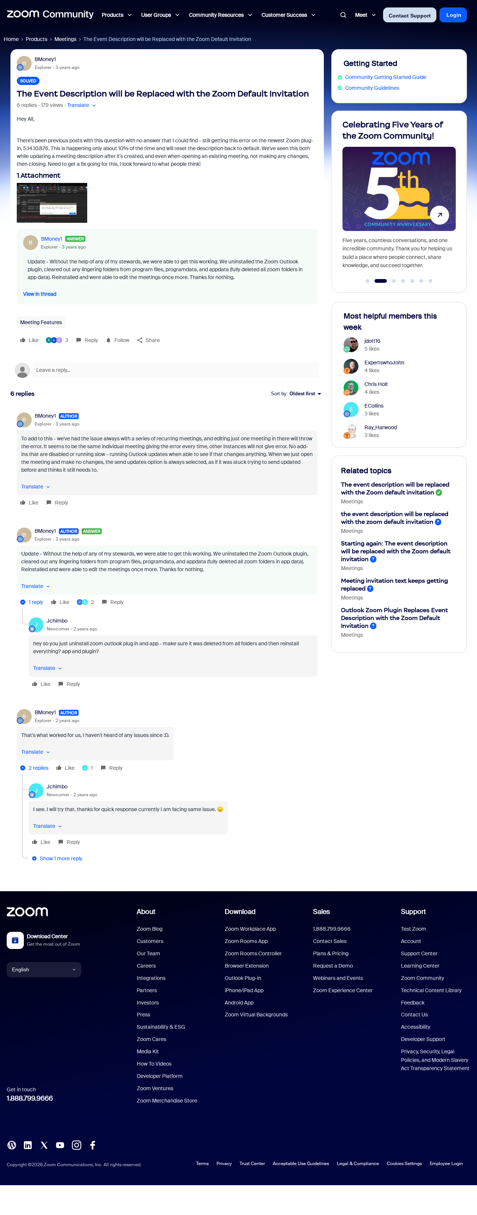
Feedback (412, 1002)
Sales (321, 911)
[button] (82, 105)
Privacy (224, 1164)
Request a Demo (333, 965)
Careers (146, 965)
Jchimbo (57, 620)
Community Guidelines (372, 88)
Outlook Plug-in (243, 978)
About (146, 911)
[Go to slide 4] (403, 281)
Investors (148, 1002)
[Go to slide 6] (421, 281)
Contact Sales (330, 941)
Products (36, 39)
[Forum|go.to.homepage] (50, 14)
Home (11, 39)
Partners (147, 990)
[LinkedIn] (27, 1144)
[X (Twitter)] (44, 1144)
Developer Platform (160, 1076)
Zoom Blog (149, 929)
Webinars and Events (338, 978)
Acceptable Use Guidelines (301, 1164)
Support (413, 911)
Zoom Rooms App (246, 941)
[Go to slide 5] (412, 281)
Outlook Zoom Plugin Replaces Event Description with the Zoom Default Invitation (394, 618)
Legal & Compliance (358, 1164)
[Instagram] (76, 1144)
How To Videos (154, 1063)
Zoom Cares (151, 1039)
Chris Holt (376, 384)
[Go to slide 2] (376, 281)
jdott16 (372, 341)
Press (143, 1014)
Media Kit (148, 1051)
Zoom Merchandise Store (167, 1100)
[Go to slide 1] (367, 281)
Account (411, 941)
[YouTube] (60, 1144)
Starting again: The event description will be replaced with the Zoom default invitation (396, 551)
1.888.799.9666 (30, 1098)
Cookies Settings (404, 1164)
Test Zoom (413, 929)
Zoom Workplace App (250, 929)
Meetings (65, 39)
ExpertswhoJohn (384, 362)
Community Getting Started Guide (385, 77)
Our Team (148, 953)
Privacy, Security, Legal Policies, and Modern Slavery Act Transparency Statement (435, 1060)
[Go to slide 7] (430, 281)
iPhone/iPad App (244, 990)
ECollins (373, 405)
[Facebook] (92, 1144)
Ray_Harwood (380, 427)
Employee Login (446, 1164)
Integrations (151, 978)
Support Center (419, 953)
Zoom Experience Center (343, 990)
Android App (239, 1002)
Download (240, 911)
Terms (202, 1164)
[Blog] (11, 1144)
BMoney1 (45, 59)
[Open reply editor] (167, 370)
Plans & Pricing (330, 953)
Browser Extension (247, 965)
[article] (167, 460)
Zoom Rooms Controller (253, 953)
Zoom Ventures (155, 1088)
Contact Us (414, 1014)
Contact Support (410, 16)
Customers (150, 941)
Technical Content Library (431, 990)
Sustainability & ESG (161, 1026)
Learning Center (420, 965)
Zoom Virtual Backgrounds (256, 1014)
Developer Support (423, 1039)
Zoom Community (422, 978)
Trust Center (252, 1164)
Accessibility (415, 1026)
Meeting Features (41, 322)
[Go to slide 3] (389, 281)
